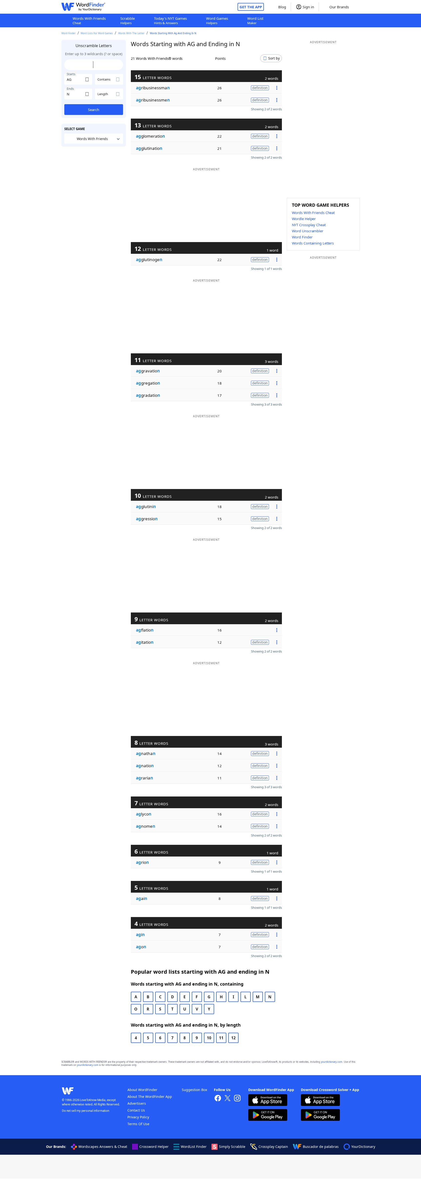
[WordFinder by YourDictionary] (83, 7)
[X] (227, 1098)
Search (93, 109)
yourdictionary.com (331, 1061)
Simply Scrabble (232, 1146)
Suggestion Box (194, 1089)
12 (233, 1038)
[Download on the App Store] (267, 1100)
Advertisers (136, 1103)
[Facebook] (218, 1098)
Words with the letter (131, 33)
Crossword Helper (154, 1146)
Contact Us (136, 1110)
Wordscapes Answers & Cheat (102, 1146)
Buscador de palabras (321, 1146)
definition (260, 87)
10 (209, 1038)
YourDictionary (363, 1146)
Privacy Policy (138, 1117)
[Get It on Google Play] (267, 1115)
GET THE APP (250, 6)
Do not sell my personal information (85, 1111)
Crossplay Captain (273, 1146)
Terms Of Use (138, 1124)
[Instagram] (237, 1098)
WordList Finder (194, 1146)
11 (221, 1038)
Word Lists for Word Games (97, 33)
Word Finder (68, 33)
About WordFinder (142, 1089)
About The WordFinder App (149, 1096)
